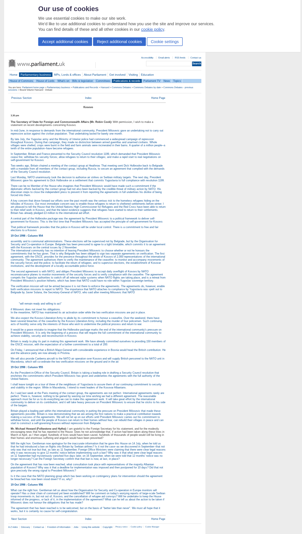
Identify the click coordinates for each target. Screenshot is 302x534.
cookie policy (152, 29)
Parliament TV (151, 80)
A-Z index (13, 527)
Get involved (117, 74)
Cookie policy (136, 527)
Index (88, 97)
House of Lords (45, 80)
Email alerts (164, 57)
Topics (177, 80)
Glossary (25, 527)
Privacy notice (121, 527)
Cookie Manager (152, 527)
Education (147, 74)
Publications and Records (85, 87)
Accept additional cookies (65, 41)
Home (13, 74)
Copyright (107, 527)
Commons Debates (121, 87)
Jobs (76, 527)
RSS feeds (180, 57)
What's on (63, 80)
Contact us (195, 57)
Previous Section (21, 97)
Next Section (19, 518)
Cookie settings (165, 41)
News (167, 80)
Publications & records (126, 80)
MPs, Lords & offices (67, 74)
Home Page (158, 97)
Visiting (133, 74)
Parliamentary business (36, 74)
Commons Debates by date (147, 87)
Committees (103, 80)
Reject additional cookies (119, 41)
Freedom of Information (58, 527)
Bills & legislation (82, 80)
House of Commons (21, 80)
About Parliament (95, 74)
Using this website (91, 527)
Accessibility (147, 57)
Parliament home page (33, 87)
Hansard (105, 87)
